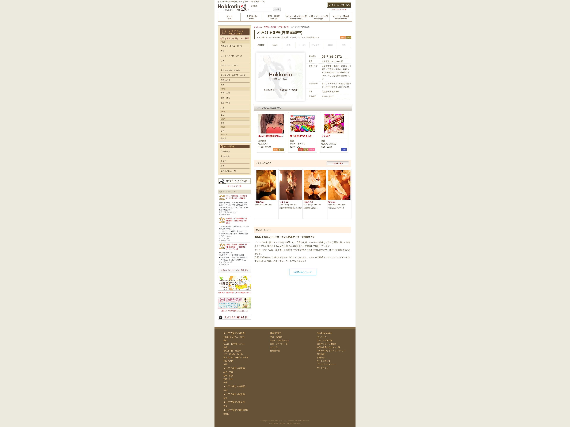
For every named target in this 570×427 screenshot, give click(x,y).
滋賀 (222, 122)
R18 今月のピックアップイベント (331, 350)
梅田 (222, 50)
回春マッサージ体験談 (326, 343)
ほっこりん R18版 (324, 340)
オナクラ (274, 347)
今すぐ (223, 161)
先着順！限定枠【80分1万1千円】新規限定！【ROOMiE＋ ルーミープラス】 (236, 246)
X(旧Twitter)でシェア (303, 272)
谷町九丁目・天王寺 (229, 65)
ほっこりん (322, 336)
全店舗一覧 (275, 350)
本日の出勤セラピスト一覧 (328, 347)
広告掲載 (321, 354)
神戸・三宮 (225, 92)
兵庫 (222, 107)
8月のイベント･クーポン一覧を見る (234, 270)
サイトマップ (322, 367)
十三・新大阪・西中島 (230, 70)
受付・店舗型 (276, 336)
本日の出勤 (225, 156)
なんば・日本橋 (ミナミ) (231, 55)
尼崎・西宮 (225, 97)
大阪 (222, 85)
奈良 (222, 130)
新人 (222, 166)
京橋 (222, 60)
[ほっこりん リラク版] (339, 5)
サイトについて (323, 360)
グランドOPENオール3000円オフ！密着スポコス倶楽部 (236, 197)
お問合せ (321, 357)
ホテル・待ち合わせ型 (279, 340)
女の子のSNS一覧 (228, 171)
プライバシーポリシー (326, 364)
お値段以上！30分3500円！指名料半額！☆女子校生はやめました (236, 220)
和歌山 (223, 138)
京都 (222, 115)
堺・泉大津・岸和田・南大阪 (233, 75)
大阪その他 (225, 80)
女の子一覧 (225, 151)
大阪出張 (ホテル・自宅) (231, 45)
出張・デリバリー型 (279, 343)
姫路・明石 (225, 102)
